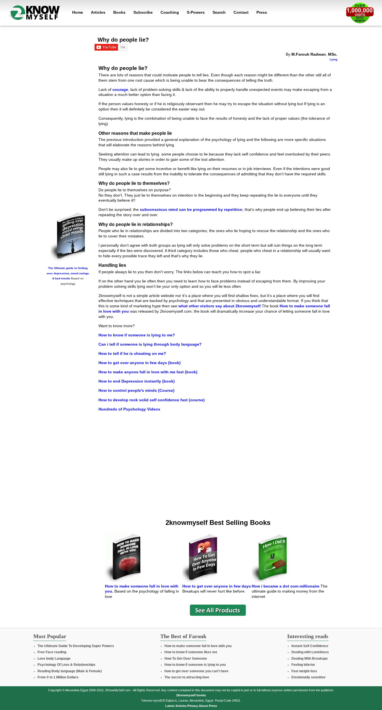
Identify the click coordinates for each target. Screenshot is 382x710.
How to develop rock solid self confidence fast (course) (151, 400)
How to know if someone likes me (190, 652)
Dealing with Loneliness (310, 652)
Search (219, 12)
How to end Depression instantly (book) (136, 381)
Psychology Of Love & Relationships (66, 665)
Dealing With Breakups (309, 659)
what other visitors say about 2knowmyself (219, 306)
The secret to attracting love (186, 677)
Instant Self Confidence (309, 646)
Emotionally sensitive (308, 677)
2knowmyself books (191, 695)
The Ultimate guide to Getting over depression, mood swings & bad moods (68, 273)
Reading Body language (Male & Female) (69, 671)
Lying (333, 59)
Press (261, 12)
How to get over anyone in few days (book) (139, 362)
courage (120, 89)
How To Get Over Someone (185, 659)
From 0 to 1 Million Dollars (58, 677)
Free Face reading (51, 652)
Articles (98, 12)
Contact (241, 12)
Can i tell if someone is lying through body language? (150, 344)
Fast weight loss (304, 671)
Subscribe (143, 12)
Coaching (170, 12)
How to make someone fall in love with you (198, 646)
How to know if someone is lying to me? (136, 335)
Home (77, 12)
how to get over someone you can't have (196, 671)
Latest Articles (176, 705)
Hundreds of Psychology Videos (129, 409)
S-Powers (196, 12)
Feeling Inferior (303, 665)
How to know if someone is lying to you (195, 665)
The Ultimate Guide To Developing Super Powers (75, 646)
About (203, 705)
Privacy (192, 705)
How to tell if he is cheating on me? (132, 353)
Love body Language (53, 659)
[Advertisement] (68, 122)
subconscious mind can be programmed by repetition (191, 209)
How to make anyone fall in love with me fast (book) (147, 372)
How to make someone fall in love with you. (141, 588)
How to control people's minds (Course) (136, 390)
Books (119, 12)
